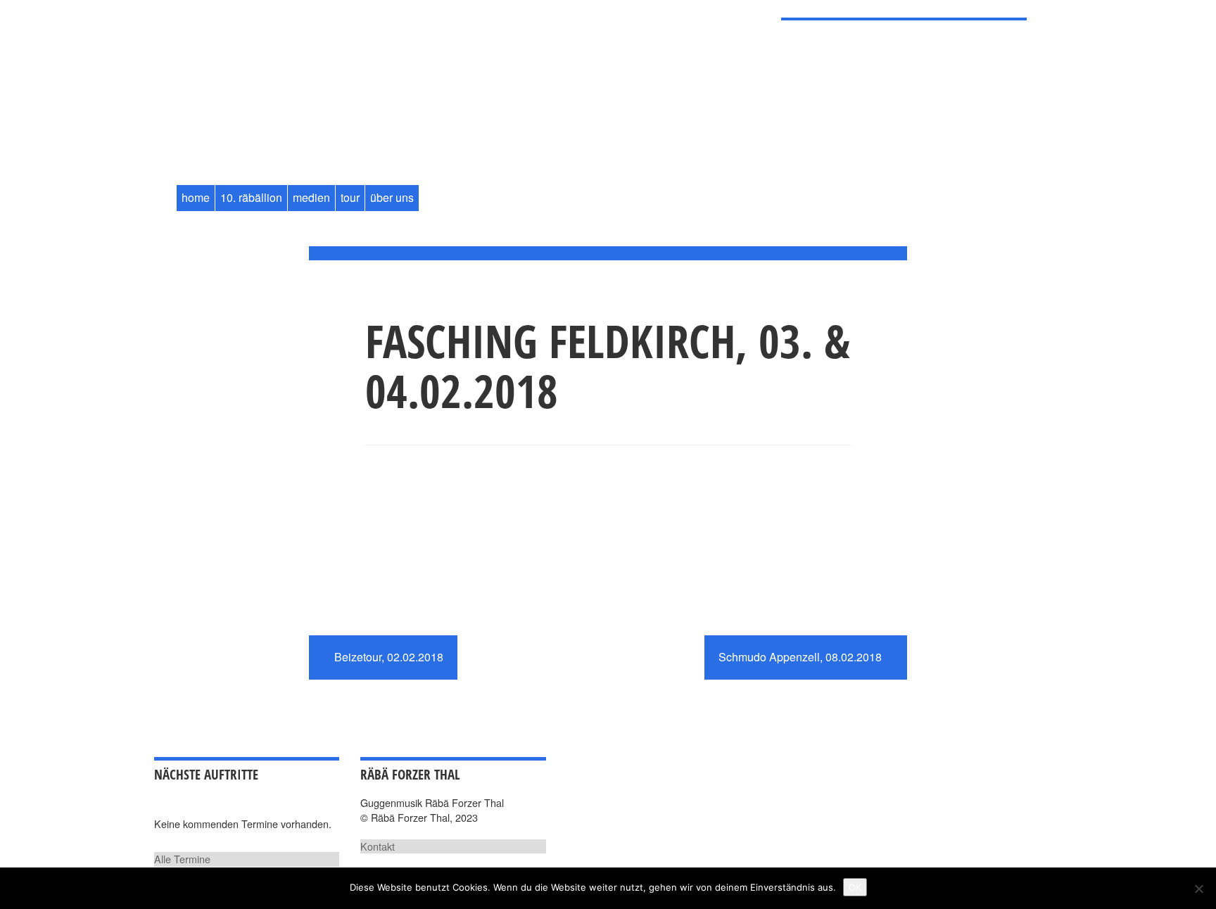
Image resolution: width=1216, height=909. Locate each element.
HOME (196, 197)
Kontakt (377, 846)
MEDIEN (311, 197)
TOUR (350, 197)
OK (855, 887)
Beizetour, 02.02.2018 (387, 657)
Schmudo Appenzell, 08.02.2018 (801, 657)
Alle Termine (182, 858)
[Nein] (1198, 889)
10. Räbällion (251, 197)
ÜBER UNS (392, 197)
